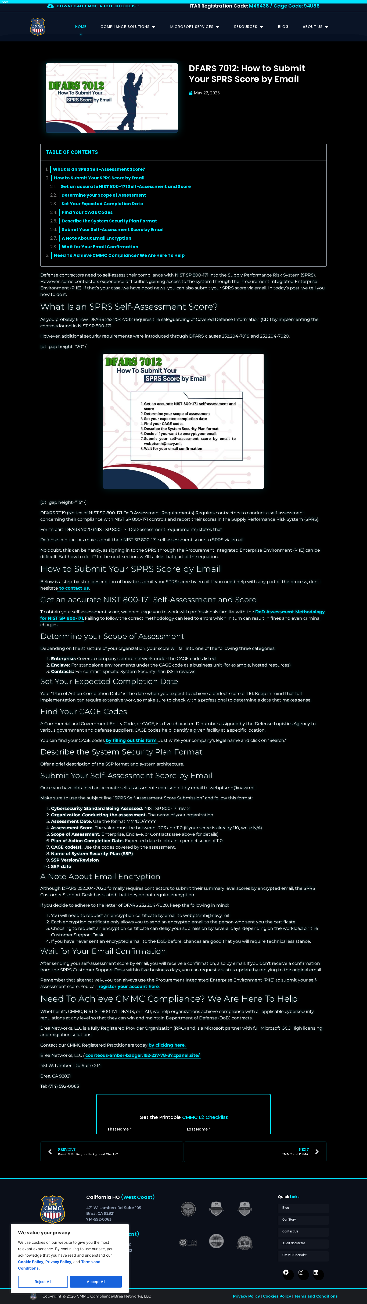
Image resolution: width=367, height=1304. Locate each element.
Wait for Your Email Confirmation (100, 247)
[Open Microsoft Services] (217, 27)
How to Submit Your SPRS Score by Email (99, 178)
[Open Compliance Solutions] (153, 27)
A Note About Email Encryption (96, 238)
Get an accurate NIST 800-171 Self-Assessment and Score (125, 186)
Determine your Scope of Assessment (104, 195)
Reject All (43, 1281)
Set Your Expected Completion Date (102, 204)
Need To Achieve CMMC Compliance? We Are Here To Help (119, 255)
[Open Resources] (261, 27)
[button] (319, 152)
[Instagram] (303, 1275)
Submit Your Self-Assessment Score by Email (113, 229)
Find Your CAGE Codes (87, 212)
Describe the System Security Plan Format (109, 221)
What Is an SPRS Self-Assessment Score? (99, 169)
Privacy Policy (246, 1296)
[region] (70, 1258)
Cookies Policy (277, 1296)
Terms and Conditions (315, 1296)
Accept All (96, 1281)
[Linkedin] (318, 1275)
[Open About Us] (326, 27)
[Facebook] (288, 1275)
